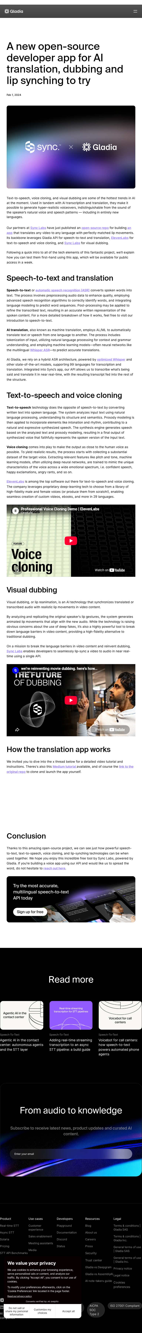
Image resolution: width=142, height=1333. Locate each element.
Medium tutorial (65, 766)
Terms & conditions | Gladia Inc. (127, 1238)
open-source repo (95, 228)
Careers (90, 1239)
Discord (62, 1239)
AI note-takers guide (98, 1281)
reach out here (54, 868)
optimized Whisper (111, 359)
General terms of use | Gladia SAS (127, 1249)
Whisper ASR (40, 350)
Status (61, 1246)
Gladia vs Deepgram (98, 1267)
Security (91, 1253)
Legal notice (121, 1275)
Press (89, 1246)
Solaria (4, 1239)
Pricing (4, 1246)
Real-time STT (9, 1225)
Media (32, 1250)
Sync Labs (38, 228)
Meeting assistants (40, 1243)
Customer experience (35, 1227)
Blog (88, 1225)
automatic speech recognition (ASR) (63, 290)
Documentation (67, 1232)
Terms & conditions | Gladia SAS (127, 1227)
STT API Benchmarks (14, 1253)
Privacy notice (123, 1268)
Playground (64, 1225)
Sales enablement (40, 1236)
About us (91, 1232)
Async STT (7, 1232)
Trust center (93, 1260)
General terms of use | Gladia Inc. (127, 1259)
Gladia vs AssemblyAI (99, 1274)
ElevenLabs (120, 238)
